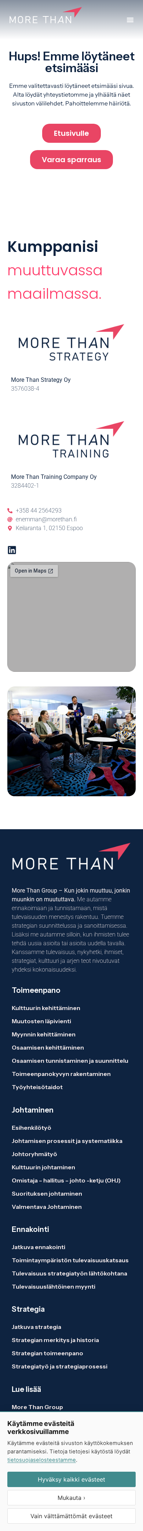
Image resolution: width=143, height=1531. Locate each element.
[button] (130, 19)
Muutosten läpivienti (41, 1021)
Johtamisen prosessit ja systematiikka (67, 1140)
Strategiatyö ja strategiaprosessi (59, 1366)
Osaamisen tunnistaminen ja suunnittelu (70, 1060)
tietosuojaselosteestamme (41, 1460)
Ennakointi (30, 1229)
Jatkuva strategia (37, 1326)
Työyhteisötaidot (37, 1087)
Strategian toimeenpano (47, 1353)
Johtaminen (33, 1110)
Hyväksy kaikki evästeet (71, 1479)
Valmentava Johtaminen (47, 1206)
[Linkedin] (11, 550)
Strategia (28, 1309)
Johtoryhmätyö (34, 1154)
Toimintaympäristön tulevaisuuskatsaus (70, 1260)
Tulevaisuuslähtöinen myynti (53, 1286)
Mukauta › (71, 1497)
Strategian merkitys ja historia (55, 1340)
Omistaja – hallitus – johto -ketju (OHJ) (66, 1180)
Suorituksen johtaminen (47, 1193)
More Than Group (37, 1407)
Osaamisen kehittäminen (48, 1047)
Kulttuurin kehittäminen (46, 1008)
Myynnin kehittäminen (44, 1034)
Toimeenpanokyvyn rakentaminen (61, 1073)
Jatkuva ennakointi (38, 1247)
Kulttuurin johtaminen (43, 1167)
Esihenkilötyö (31, 1127)
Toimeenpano (36, 990)
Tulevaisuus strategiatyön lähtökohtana (69, 1273)
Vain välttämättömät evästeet (71, 1516)
